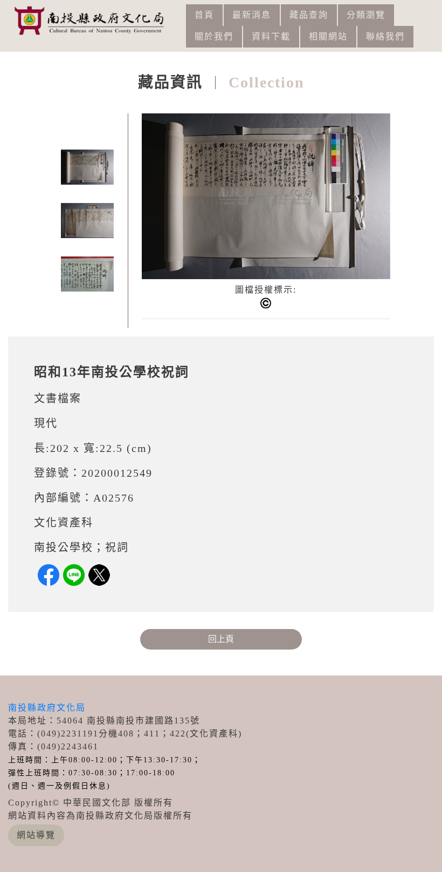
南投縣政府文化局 (47, 707)
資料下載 (271, 36)
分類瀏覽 (366, 14)
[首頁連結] (93, 20)
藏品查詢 (308, 14)
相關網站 (328, 36)
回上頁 (221, 639)
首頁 (204, 14)
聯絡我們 (385, 36)
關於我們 (214, 36)
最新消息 (251, 14)
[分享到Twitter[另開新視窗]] (99, 575)
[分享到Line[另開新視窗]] (74, 575)
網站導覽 (36, 835)
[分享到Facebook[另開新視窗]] (48, 575)
